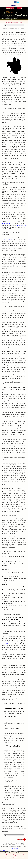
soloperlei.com (21, 225)
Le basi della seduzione (18, 843)
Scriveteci (13, 5)
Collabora (15, 22)
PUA (7, 643)
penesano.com (6, 223)
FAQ (12, 22)
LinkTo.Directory (14, 848)
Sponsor (22, 857)
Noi (3, 855)
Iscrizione (19, 8)
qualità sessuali (8, 239)
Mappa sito (15, 855)
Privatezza (8, 855)
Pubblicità (20, 22)
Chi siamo (8, 22)
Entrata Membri (10, 8)
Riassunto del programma (9, 844)
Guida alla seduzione (19, 846)
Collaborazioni (7, 857)
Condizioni (23, 855)
